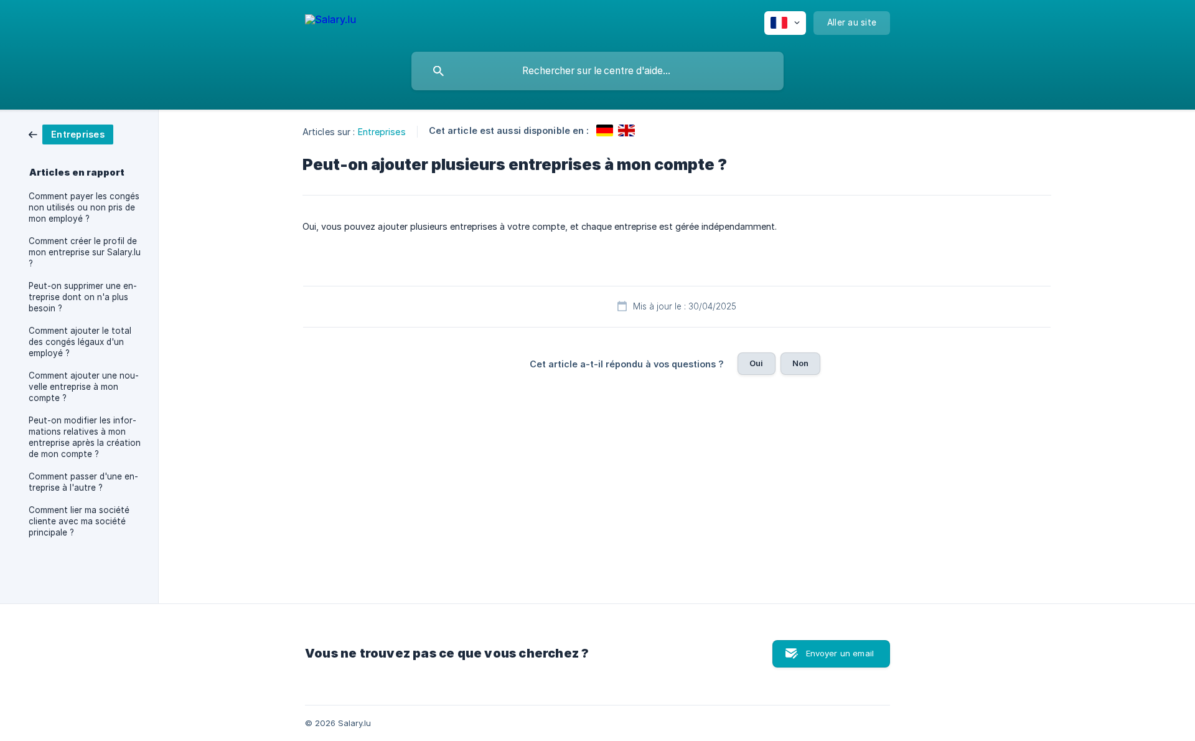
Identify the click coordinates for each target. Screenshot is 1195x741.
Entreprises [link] (382, 131)
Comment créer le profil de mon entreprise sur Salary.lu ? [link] (85, 252)
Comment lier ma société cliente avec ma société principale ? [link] (79, 521)
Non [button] (800, 363)
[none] (330, 21)
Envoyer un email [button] (840, 653)
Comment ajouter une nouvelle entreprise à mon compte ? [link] (84, 386)
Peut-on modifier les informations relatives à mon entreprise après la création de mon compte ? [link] (85, 437)
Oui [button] (756, 363)
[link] (71, 133)
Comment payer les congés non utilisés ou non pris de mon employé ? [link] (84, 207)
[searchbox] (597, 71)
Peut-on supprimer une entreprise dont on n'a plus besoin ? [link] (83, 297)
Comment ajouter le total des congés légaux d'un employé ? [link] (80, 342)
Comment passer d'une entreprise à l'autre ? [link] (83, 482)
